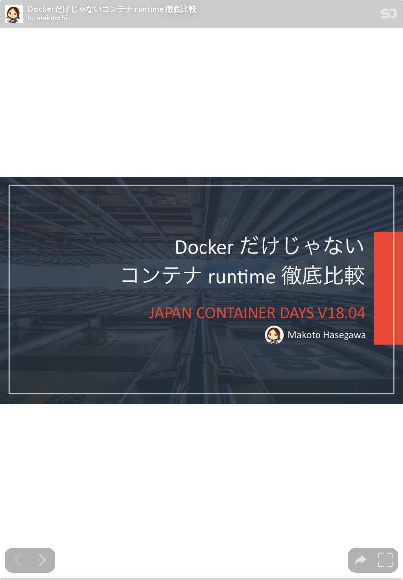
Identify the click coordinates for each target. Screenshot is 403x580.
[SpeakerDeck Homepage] (389, 15)
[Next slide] (42, 560)
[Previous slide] (17, 560)
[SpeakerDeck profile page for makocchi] (14, 14)
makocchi (51, 17)
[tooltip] (360, 560)
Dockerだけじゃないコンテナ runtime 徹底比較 (112, 9)
